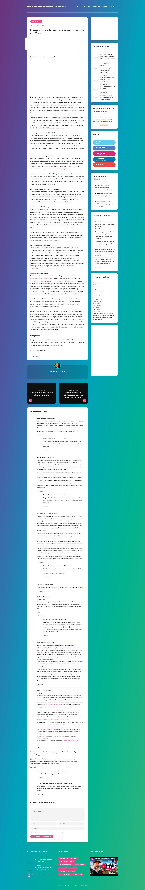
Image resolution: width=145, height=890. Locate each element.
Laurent (39, 584)
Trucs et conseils (65, 874)
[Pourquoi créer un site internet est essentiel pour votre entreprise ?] (96, 55)
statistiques (60, 128)
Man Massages (97, 305)
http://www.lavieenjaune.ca (72, 740)
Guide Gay (96, 297)
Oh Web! (95, 285)
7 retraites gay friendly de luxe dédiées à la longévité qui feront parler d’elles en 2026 (105, 234)
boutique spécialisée (64, 169)
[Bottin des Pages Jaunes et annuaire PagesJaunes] (57, 76)
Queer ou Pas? (97, 293)
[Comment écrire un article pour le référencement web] (30, 867)
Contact (113, 6)
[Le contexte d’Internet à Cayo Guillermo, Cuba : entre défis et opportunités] (96, 65)
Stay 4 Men (96, 307)
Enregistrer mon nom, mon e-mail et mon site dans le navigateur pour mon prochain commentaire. (58, 832)
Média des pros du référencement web (46, 7)
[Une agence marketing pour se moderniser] (30, 860)
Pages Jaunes (62, 118)
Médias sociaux (79, 864)
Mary (38, 596)
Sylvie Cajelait (41, 513)
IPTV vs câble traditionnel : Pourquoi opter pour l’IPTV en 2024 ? (105, 204)
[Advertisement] (104, 28)
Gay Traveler (96, 311)
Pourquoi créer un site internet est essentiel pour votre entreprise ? (107, 57)
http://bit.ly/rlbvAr (49, 729)
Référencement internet (67, 871)
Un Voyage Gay (97, 299)
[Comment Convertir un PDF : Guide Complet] (96, 78)
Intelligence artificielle (67, 861)
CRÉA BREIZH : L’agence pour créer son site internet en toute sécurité (107, 96)
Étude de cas (36, 21)
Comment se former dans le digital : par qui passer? (104, 196)
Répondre (40, 435)
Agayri (95, 289)
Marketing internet (65, 864)
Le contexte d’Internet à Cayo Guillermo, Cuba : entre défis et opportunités (106, 69)
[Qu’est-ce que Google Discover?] (96, 87)
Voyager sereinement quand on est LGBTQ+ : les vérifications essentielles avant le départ (105, 252)
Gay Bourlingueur (98, 295)
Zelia (38, 690)
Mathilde (40, 642)
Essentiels (96, 6)
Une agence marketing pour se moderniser (44, 860)
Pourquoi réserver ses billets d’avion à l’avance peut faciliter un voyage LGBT (105, 224)
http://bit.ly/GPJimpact (61, 719)
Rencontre (73, 868)
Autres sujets (64, 858)
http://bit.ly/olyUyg (42, 738)
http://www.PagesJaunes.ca (59, 702)
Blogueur (74, 858)
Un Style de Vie (97, 303)
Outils (105, 6)
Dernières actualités (103, 215)
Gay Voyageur (97, 287)
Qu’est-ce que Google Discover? (107, 87)
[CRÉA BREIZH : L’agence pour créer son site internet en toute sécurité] (96, 94)
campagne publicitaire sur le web (67, 281)
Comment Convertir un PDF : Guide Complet (107, 79)
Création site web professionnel (48, 771)
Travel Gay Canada (98, 291)
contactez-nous (98, 319)
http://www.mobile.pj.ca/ (53, 704)
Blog (78, 6)
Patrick (97, 202)
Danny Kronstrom (57, 371)
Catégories (86, 6)
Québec (67, 202)
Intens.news (96, 309)
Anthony (97, 185)
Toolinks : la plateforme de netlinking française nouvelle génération (104, 188)
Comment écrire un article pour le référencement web (44, 868)
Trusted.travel (97, 301)
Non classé (63, 868)
